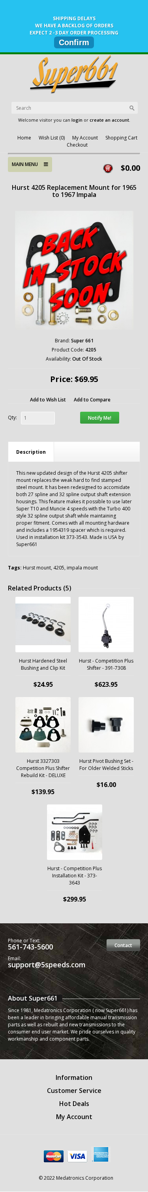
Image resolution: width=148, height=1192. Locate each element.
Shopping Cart (121, 137)
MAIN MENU (28, 164)
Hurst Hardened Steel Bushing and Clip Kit (43, 664)
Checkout (77, 144)
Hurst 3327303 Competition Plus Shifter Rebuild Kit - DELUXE (43, 768)
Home (24, 137)
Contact (123, 945)
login (76, 120)
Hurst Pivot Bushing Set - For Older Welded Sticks (106, 765)
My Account (85, 137)
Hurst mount (37, 567)
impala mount (82, 567)
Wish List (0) (52, 137)
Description (31, 452)
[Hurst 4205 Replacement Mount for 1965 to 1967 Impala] (74, 270)
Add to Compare (92, 399)
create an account (109, 120)
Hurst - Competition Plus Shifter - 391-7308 (106, 664)
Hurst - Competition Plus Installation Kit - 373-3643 (74, 875)
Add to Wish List (48, 399)
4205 (58, 567)
